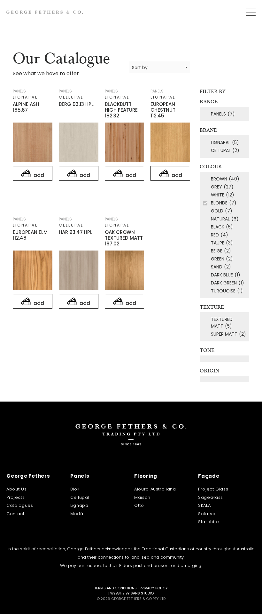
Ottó (139, 505)
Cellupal (79, 497)
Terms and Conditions (115, 588)
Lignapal (79, 505)
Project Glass (213, 489)
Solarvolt (208, 514)
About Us (16, 489)
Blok (75, 489)
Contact (15, 514)
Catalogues (19, 505)
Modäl (77, 514)
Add (38, 175)
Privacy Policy (154, 588)
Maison (142, 497)
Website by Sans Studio (132, 593)
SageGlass (210, 497)
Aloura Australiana (155, 489)
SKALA (204, 505)
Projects (15, 497)
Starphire (208, 522)
